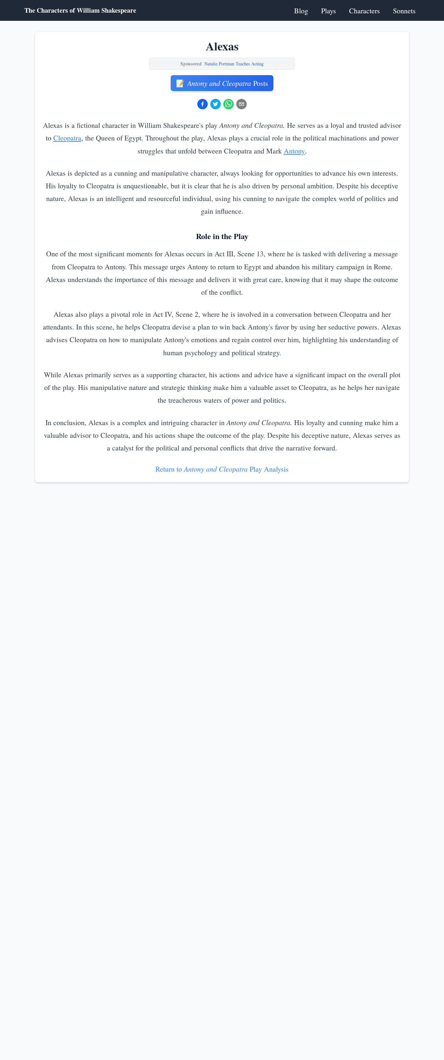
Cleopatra (67, 137)
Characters (364, 10)
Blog (301, 10)
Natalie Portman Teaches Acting (234, 63)
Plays (328, 10)
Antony (294, 150)
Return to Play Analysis (222, 469)
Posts (222, 83)
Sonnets (404, 10)
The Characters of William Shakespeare (80, 10)
